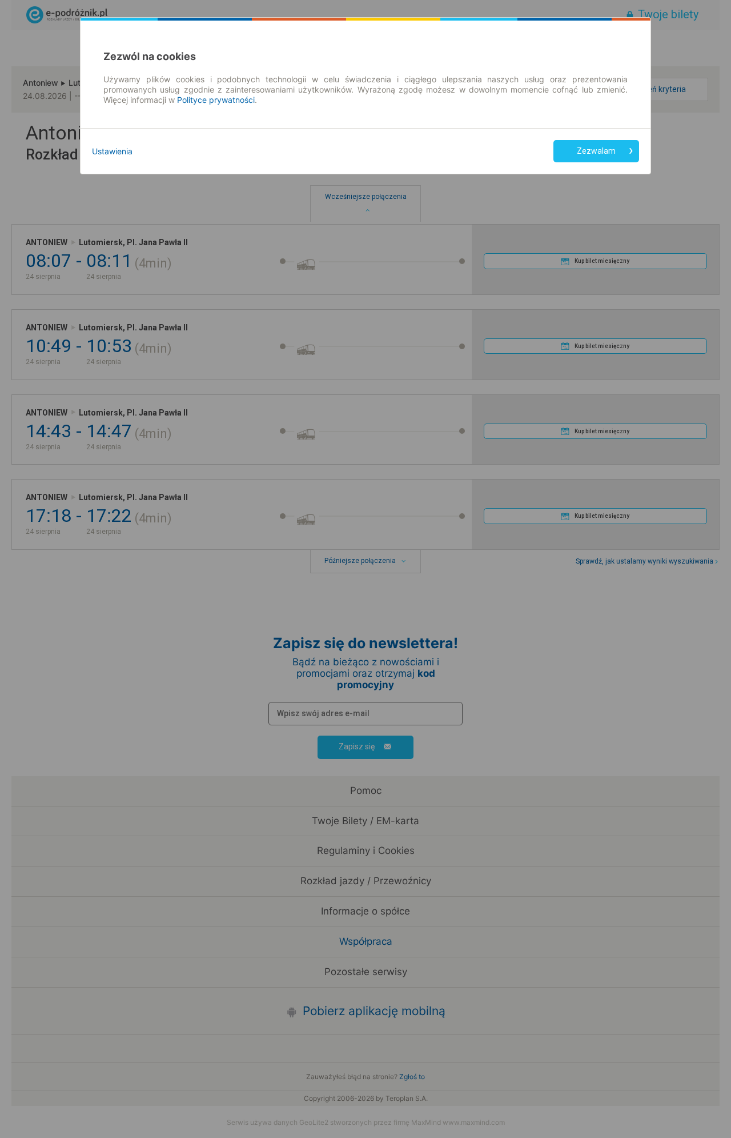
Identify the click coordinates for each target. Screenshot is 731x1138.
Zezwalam (596, 150)
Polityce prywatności (216, 100)
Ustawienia (112, 151)
